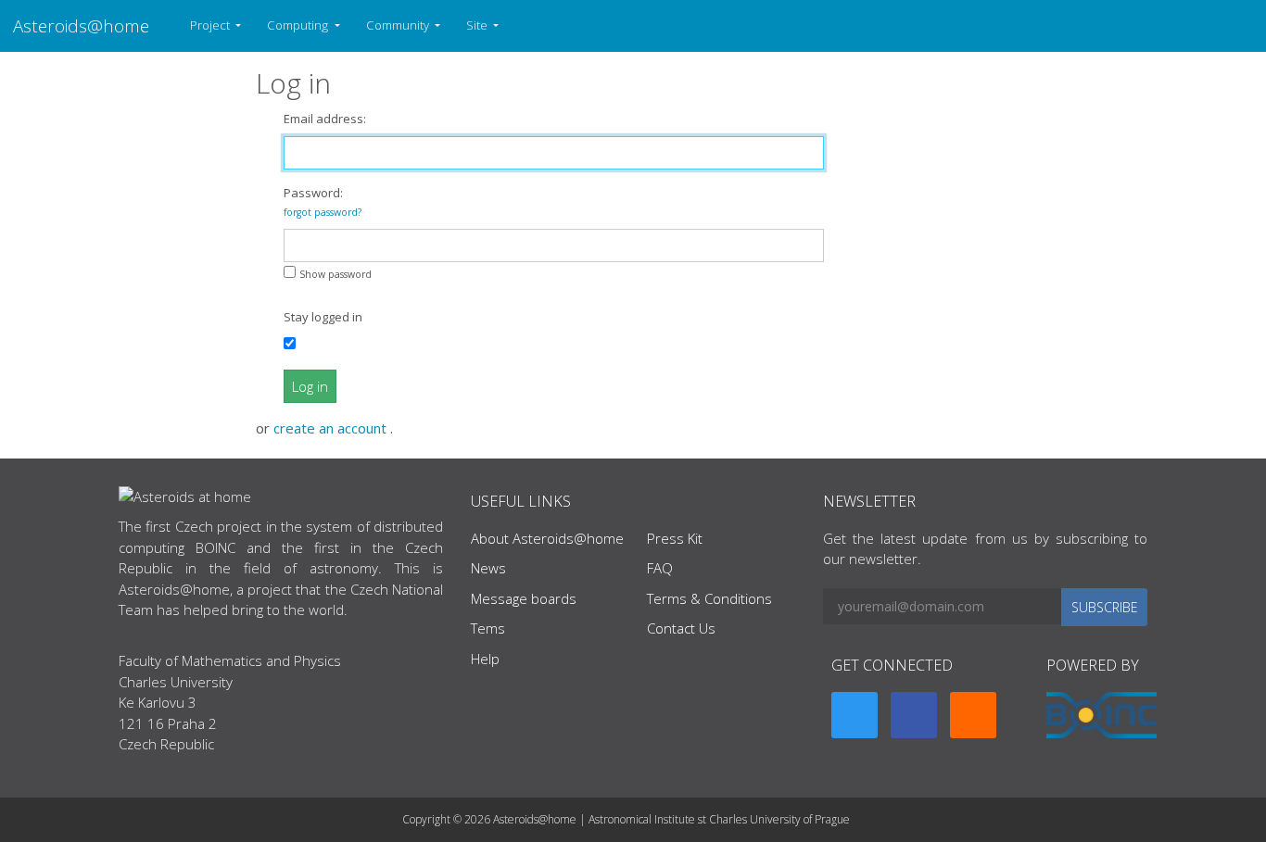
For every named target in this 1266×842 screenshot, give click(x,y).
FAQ (660, 568)
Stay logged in (323, 316)
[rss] (973, 715)
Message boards (523, 598)
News (488, 568)
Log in (310, 386)
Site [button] (478, 25)
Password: (322, 201)
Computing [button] (299, 25)
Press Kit (675, 538)
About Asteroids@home (547, 538)
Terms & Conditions (709, 598)
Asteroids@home (81, 25)
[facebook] (914, 715)
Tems (488, 628)
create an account (331, 428)
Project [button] (211, 25)
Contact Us (681, 628)
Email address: (325, 118)
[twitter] (854, 715)
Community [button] (399, 25)
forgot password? (322, 212)
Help (485, 658)
